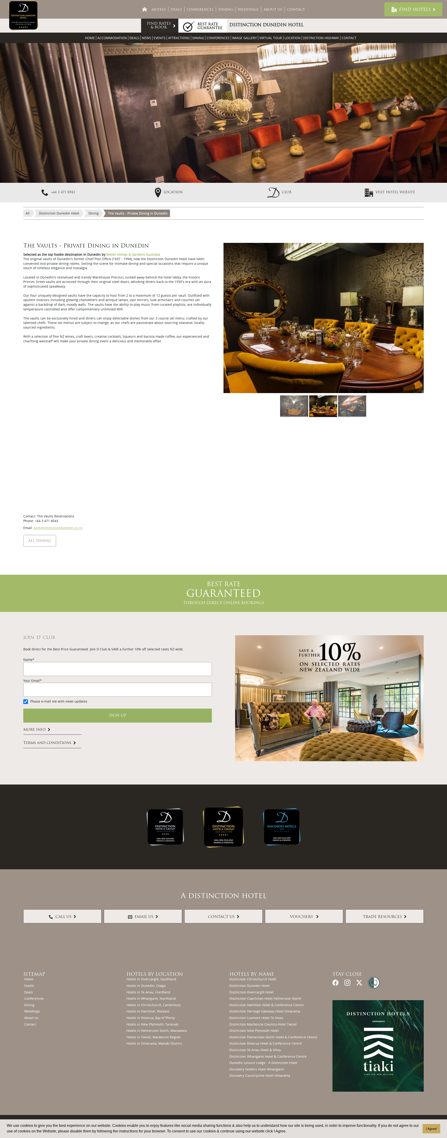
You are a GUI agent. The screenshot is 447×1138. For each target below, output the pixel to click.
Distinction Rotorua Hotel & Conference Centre (265, 1043)
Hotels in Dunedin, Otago (146, 985)
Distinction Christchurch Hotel (252, 979)
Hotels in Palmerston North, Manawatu (156, 1030)
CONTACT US (221, 917)
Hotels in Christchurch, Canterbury (153, 1005)
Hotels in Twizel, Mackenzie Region (153, 1037)
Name (28, 659)
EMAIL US (144, 917)
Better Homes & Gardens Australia (133, 254)
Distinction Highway (321, 38)
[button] (279, 192)
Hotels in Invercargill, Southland (151, 979)
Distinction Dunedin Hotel (249, 985)
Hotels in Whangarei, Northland (151, 998)
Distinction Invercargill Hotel (251, 992)
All (28, 213)
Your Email (31, 680)
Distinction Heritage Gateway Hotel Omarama (264, 1011)
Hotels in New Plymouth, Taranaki (152, 1024)
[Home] (144, 9)
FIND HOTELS (415, 10)
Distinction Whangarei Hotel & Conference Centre (268, 1056)
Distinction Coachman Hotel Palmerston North (265, 998)
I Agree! (431, 1129)
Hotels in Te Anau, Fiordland (148, 992)
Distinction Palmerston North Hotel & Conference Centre (273, 1037)
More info (34, 730)
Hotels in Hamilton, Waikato (147, 1011)
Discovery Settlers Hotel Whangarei (256, 1069)
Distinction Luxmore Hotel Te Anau (256, 1018)
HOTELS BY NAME (251, 974)
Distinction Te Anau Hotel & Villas (255, 1050)
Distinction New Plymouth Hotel (254, 1030)
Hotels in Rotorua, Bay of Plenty (150, 1018)
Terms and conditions (47, 743)
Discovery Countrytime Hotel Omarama (259, 1075)
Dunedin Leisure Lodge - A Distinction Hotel (263, 1062)
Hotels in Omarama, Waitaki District (154, 1043)
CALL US (63, 917)
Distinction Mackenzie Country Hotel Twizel (263, 1024)
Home (90, 38)
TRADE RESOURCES (382, 917)
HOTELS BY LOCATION (154, 974)
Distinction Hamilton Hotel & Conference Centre (266, 1005)
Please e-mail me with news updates (58, 701)
